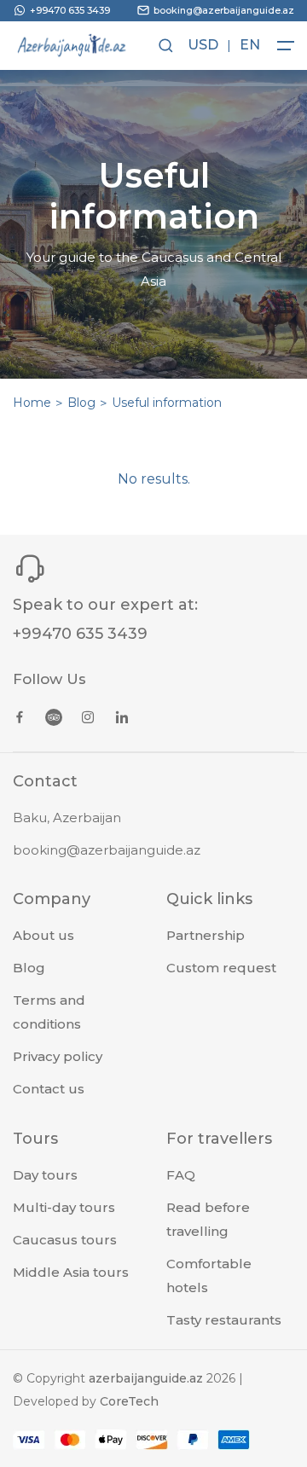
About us (43, 935)
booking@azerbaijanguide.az (106, 850)
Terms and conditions (49, 1012)
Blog (81, 402)
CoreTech (129, 1401)
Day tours (45, 1175)
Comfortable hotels (209, 1275)
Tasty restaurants (223, 1320)
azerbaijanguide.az (146, 1378)
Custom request (221, 968)
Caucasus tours (65, 1240)
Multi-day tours (64, 1207)
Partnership (205, 935)
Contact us (48, 1089)
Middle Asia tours (71, 1272)
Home (32, 402)
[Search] (164, 45)
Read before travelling (208, 1219)
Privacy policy (57, 1056)
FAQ (180, 1175)
